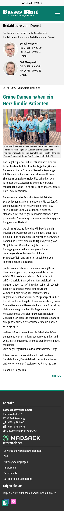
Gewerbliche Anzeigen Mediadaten (23, 450)
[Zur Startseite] (20, 13)
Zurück (56, 376)
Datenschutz (10, 473)
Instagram (13, 501)
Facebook (5, 376)
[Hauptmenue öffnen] (57, 13)
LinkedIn (11, 376)
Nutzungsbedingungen (16, 462)
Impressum (10, 467)
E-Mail (23, 56)
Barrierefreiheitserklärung (18, 478)
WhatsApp (23, 376)
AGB (6, 456)
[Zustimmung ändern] (5, 503)
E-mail (17, 376)
